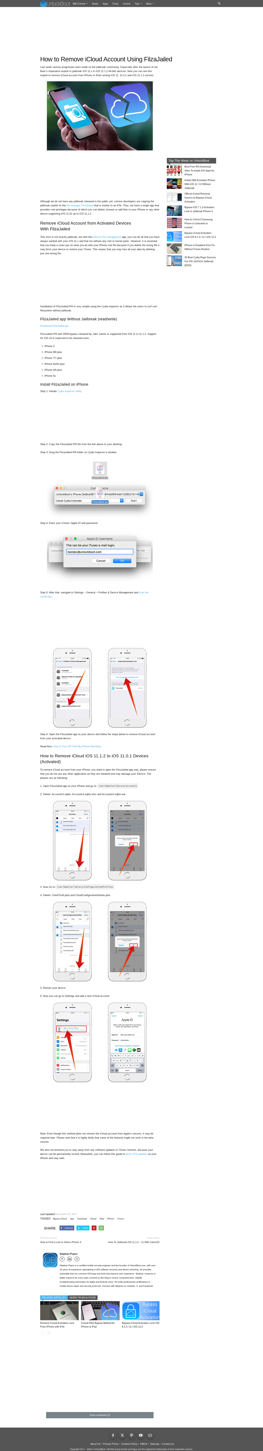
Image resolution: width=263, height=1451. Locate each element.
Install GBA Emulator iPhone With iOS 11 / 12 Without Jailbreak (199, 184)
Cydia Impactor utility (69, 391)
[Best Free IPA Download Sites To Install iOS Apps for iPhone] (174, 170)
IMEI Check (79, 3)
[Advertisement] (131, 31)
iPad (102, 1218)
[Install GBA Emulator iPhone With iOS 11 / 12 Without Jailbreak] (174, 183)
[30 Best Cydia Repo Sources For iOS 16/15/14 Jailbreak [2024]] (174, 260)
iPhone (110, 1218)
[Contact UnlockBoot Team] (150, 1435)
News (95, 3)
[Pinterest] (131, 1435)
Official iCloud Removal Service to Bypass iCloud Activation (198, 197)
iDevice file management (107, 237)
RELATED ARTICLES (54, 1297)
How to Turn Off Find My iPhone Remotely (77, 746)
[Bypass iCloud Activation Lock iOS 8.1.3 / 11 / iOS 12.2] (141, 1310)
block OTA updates (136, 1154)
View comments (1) (99, 1415)
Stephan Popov (69, 1254)
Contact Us (168, 1443)
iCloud (93, 1218)
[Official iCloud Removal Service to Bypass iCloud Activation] (174, 197)
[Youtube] (140, 1435)
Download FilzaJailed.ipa (54, 325)
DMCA (143, 1443)
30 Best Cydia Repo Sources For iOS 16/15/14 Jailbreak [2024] (200, 261)
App (72, 1218)
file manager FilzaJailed (80, 205)
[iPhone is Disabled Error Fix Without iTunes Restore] (174, 248)
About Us (95, 1443)
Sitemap (154, 1443)
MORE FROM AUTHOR (83, 1297)
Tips (137, 3)
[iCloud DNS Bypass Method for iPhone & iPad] (100, 1310)
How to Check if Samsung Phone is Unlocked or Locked (198, 223)
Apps (105, 3)
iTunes (120, 1218)
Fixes (115, 3)
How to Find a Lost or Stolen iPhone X (60, 1242)
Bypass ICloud (60, 1218)
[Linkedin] (70, 1260)
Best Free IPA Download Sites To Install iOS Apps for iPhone (199, 170)
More (149, 3)
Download (82, 1218)
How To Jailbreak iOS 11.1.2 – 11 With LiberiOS (134, 1242)
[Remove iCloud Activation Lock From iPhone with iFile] (59, 1310)
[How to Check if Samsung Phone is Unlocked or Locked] (174, 223)
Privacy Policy (110, 1443)
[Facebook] (63, 1260)
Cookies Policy (129, 1443)
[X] (78, 1260)
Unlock (126, 3)
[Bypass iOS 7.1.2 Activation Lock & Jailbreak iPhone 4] (174, 210)
